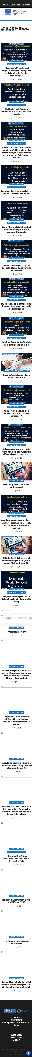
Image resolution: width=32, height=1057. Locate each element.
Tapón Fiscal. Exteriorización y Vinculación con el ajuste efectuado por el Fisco (16, 343)
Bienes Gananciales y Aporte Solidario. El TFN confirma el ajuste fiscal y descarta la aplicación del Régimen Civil (16, 765)
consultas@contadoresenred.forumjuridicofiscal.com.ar (16, 1023)
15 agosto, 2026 (17, 197)
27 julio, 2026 (17, 991)
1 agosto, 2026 (17, 682)
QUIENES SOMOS (25, 5)
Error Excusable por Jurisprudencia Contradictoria (16, 942)
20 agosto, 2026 (17, 118)
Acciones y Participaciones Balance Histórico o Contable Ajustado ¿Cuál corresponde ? (16, 413)
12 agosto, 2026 (17, 312)
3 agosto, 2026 (17, 635)
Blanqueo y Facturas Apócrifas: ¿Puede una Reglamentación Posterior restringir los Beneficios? (16, 268)
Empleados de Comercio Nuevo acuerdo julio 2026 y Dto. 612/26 (16, 901)
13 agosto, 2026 (17, 274)
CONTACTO (16, 1017)
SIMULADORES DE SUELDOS (16, 631)
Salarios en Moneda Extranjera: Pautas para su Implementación (16, 376)
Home (2, 30)
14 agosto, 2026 (17, 236)
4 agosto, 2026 (17, 491)
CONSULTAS (6, 5)
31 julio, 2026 (17, 728)
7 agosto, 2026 (17, 381)
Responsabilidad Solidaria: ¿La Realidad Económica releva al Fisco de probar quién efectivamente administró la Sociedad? (16, 985)
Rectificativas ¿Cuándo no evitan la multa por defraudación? (16, 485)
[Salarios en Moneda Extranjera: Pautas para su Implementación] (16, 361)
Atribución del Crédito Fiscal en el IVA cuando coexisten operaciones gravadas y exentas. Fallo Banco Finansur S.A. (16, 560)
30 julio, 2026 (17, 771)
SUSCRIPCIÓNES (16, 1034)
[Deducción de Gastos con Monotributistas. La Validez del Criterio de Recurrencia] (16, 174)
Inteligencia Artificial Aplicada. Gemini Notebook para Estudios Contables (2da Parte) (16, 599)
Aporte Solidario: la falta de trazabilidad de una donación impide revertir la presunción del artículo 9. (16, 229)
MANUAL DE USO (16, 1037)
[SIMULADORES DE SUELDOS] (16, 618)
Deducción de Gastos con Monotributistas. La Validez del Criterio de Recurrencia (16, 192)
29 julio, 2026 (17, 818)
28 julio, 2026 (17, 906)
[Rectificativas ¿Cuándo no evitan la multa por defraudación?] (16, 471)
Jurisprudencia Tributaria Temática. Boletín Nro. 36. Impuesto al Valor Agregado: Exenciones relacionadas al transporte (16, 720)
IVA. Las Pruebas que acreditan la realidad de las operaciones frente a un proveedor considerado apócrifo (16, 306)
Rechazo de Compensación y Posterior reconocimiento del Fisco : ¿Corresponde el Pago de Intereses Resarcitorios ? (16, 452)
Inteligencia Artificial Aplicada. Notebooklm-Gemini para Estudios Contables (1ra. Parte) (16, 858)
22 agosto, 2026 (17, 79)
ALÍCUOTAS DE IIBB (15, 5)
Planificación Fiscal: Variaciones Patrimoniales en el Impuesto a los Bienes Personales (16, 111)
